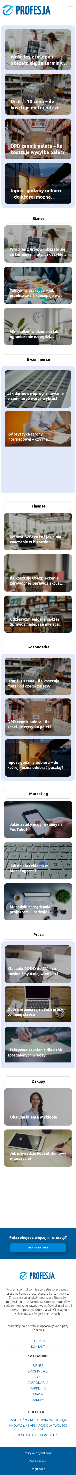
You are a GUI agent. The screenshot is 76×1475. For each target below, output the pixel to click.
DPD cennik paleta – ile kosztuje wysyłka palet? (38, 149)
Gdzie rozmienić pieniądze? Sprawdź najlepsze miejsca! (35, 621)
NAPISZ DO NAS (38, 1247)
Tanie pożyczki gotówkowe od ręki (38, 1420)
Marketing (38, 793)
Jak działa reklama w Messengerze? (29, 868)
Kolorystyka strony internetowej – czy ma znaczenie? (27, 437)
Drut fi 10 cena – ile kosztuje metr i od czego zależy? (38, 105)
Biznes (38, 218)
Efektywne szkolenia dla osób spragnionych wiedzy (34, 1052)
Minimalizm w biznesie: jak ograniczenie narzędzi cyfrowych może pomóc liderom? (34, 334)
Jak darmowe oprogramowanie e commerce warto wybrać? (35, 396)
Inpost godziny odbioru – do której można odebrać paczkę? (37, 194)
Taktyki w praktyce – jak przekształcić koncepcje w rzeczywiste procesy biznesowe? (34, 293)
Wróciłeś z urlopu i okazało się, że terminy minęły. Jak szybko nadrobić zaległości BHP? (39, 60)
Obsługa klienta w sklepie (33, 1117)
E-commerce (38, 359)
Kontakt (38, 1346)
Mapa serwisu (37, 1461)
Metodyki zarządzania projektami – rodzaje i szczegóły (30, 909)
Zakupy (38, 1081)
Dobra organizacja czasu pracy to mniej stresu (35, 1012)
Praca (38, 934)
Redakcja (38, 1341)
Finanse (39, 506)
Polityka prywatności (38, 1453)
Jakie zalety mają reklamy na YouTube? (36, 827)
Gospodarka (38, 647)
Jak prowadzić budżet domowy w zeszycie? (38, 1156)
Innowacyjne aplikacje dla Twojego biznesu (37, 1427)
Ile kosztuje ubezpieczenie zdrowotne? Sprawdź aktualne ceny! (37, 581)
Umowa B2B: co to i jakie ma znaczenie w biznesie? (35, 539)
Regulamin (38, 1469)
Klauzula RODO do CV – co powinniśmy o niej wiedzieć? (32, 971)
